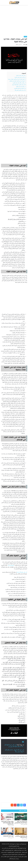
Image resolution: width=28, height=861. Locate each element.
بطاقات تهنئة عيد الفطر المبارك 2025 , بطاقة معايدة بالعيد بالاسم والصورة (7, 823)
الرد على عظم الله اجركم (22, 572)
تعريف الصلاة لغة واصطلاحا (8, 836)
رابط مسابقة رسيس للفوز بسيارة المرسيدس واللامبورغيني (21, 822)
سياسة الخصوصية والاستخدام (14, 846)
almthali (24, 44)
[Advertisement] (14, 20)
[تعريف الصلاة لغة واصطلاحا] (7, 831)
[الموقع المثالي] (14, 2)
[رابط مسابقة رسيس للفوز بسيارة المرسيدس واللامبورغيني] (21, 816)
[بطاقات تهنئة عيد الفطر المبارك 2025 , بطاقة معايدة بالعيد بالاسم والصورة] (7, 816)
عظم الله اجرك (11, 565)
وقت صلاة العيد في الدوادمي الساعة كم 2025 (21, 836)
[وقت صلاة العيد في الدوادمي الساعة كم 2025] (21, 831)
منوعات (25, 36)
